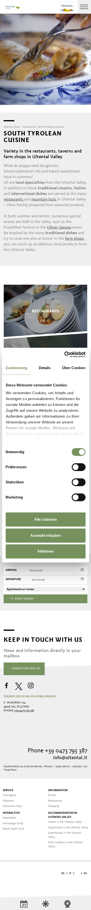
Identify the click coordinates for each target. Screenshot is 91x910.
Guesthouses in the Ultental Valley (64, 835)
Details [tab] (45, 368)
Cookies (76, 767)
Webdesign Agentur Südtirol (10, 874)
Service (8, 790)
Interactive (11, 813)
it (70, 873)
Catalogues (9, 795)
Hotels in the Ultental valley (65, 822)
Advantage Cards (13, 823)
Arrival (11, 570)
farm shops (74, 239)
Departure (13, 579)
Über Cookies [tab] (73, 368)
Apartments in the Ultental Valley (68, 827)
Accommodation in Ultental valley (62, 815)
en (77, 873)
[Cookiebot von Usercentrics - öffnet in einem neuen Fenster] (64, 354)
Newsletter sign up (25, 668)
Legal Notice (63, 767)
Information (58, 790)
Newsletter (9, 817)
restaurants (14, 199)
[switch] (78, 467)
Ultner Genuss (59, 227)
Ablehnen (45, 551)
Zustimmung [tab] (16, 368)
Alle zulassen (45, 519)
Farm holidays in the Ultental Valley (65, 844)
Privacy (48, 767)
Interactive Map (12, 806)
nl (85, 873)
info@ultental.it (70, 758)
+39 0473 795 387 (24, 710)
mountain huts (44, 199)
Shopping (53, 806)
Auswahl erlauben (45, 535)
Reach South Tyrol (13, 828)
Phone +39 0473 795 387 (57, 751)
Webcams (8, 800)
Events (52, 795)
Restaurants (55, 800)
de (63, 873)
